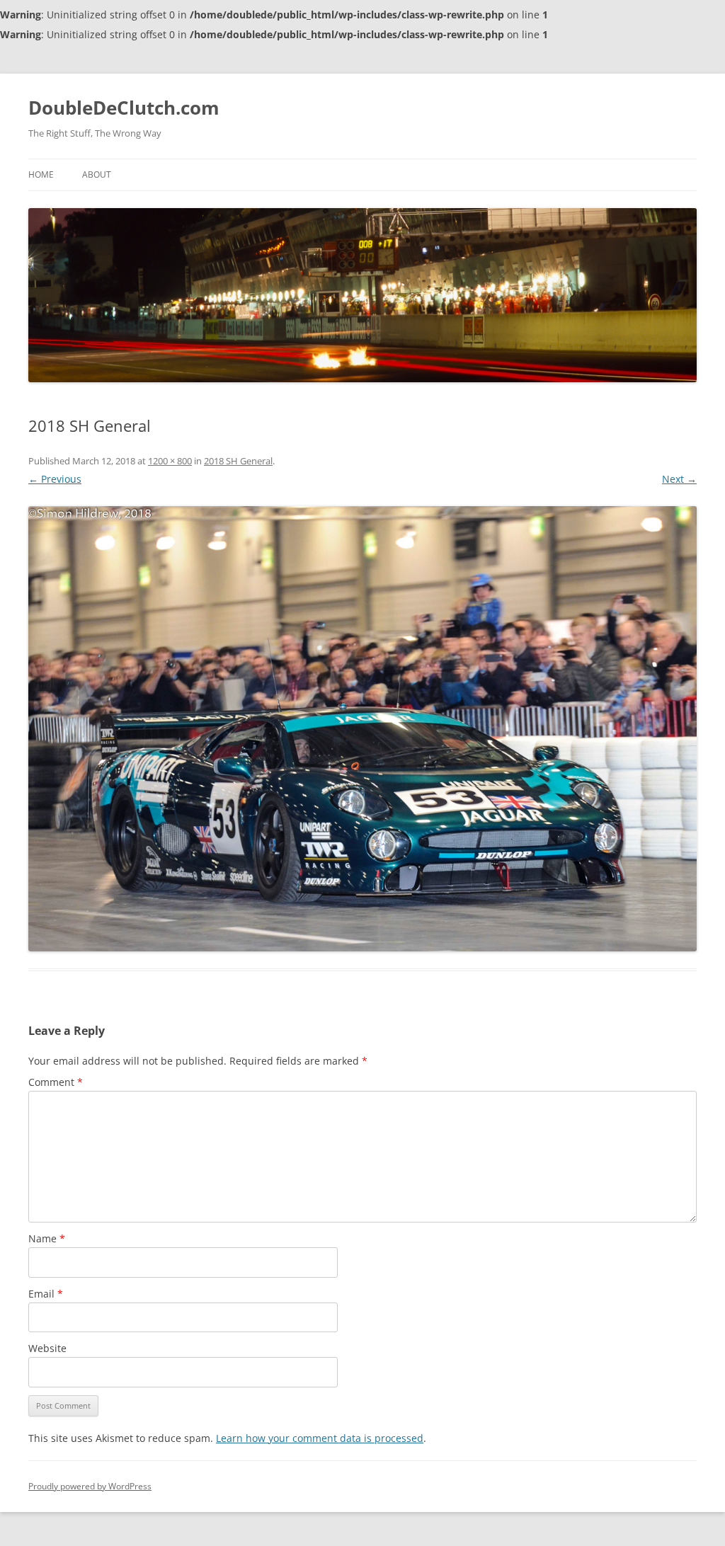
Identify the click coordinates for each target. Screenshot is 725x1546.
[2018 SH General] (362, 728)
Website (47, 1348)
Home (41, 174)
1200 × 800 (170, 460)
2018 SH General (238, 460)
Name (46, 1238)
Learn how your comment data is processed (319, 1438)
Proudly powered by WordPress (90, 1486)
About (96, 174)
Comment (55, 1082)
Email (45, 1293)
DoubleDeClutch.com (123, 107)
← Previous (54, 479)
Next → (679, 479)
